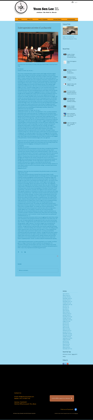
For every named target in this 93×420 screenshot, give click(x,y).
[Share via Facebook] (18, 252)
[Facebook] (75, 409)
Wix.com (76, 413)
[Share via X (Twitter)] (21, 252)
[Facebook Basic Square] (63, 364)
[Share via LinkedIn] (25, 252)
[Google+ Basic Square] (67, 364)
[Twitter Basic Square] (65, 364)
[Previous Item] (65, 31)
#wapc (64, 356)
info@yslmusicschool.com (26, 396)
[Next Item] (75, 31)
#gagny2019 (74, 354)
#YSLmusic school (67, 354)
